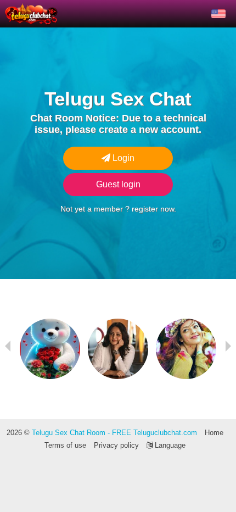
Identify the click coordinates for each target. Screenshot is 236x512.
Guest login (118, 184)
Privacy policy (116, 445)
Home (214, 432)
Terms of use (65, 445)
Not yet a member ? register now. (118, 208)
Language (169, 445)
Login (122, 158)
